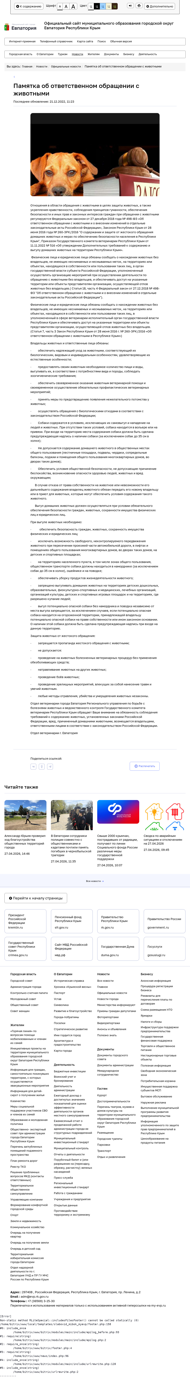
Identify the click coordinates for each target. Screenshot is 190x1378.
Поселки (59, 1023)
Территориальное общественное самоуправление (22, 1189)
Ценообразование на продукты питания (154, 1140)
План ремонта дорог (24, 1160)
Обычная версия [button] (121, 41)
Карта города (63, 1050)
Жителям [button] (94, 54)
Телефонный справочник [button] (56, 41)
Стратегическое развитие (71, 1029)
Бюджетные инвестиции (70, 1071)
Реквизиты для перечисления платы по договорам (156, 999)
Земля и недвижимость (25, 1221)
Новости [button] (77, 54)
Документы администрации (115, 1065)
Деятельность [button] (148, 54)
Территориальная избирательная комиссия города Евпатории (27, 1258)
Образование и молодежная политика (29, 1121)
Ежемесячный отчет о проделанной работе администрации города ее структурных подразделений (73, 1126)
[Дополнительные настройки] (139, 5)
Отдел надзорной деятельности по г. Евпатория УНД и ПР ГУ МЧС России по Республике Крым (29, 1273)
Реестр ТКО (18, 1166)
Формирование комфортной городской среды (29, 1207)
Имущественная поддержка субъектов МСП (159, 1088)
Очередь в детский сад (25, 1248)
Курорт (102, 1095)
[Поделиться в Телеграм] (50, 767)
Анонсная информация (156, 980)
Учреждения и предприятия (72, 1199)
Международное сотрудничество (108, 1072)
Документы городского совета (112, 1057)
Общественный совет (24, 1005)
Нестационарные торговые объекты (158, 1057)
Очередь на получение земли (29, 1242)
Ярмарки (146, 1015)
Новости (41, 66)
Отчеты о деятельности (69, 1154)
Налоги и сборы (151, 1021)
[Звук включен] (130, 5)
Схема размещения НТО (156, 1009)
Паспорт (59, 992)
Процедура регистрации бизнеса (157, 988)
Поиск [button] (102, 41)
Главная (27, 66)
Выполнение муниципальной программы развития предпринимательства (160, 1111)
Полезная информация (156, 1065)
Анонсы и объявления (111, 1029)
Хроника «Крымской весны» (72, 986)
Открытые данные (65, 1205)
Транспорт (104, 1150)
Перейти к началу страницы (37, 898)
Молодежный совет (23, 999)
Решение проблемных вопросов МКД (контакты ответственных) (27, 1176)
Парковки (103, 1144)
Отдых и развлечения (111, 1156)
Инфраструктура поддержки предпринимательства (160, 1029)
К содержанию (30, 6)
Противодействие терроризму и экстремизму (72, 1212)
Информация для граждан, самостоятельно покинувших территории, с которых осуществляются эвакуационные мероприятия (29, 1077)
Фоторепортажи (108, 1017)
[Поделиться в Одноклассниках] (42, 767)
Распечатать (147, 766)
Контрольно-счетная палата (29, 992)
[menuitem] (22, 41)
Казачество (18, 1101)
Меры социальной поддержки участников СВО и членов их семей (29, 1110)
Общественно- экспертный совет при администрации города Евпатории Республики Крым (28, 1135)
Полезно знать (107, 1035)
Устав (57, 999)
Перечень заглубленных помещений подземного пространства (26, 1150)
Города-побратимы (66, 1017)
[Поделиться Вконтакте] (33, 767)
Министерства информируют (116, 1005)
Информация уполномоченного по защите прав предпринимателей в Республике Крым (160, 1127)
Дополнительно (161, 6)
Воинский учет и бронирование (65, 1078)
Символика (61, 1005)
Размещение (105, 1132)
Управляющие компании (26, 1199)
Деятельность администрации (64, 1088)
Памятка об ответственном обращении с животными (123, 66)
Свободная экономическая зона (158, 1072)
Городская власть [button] (20, 54)
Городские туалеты (109, 1138)
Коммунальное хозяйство (27, 1227)
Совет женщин (20, 1011)
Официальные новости (66, 66)
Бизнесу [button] (128, 54)
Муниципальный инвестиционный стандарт (71, 1140)
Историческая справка (69, 980)
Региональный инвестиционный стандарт (71, 1185)
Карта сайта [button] (85, 41)
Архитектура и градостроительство (67, 1042)
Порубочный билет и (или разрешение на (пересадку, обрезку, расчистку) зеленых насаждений (73, 1165)
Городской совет (21, 980)
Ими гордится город (67, 1035)
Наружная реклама (153, 1102)
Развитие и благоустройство (73, 1011)
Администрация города (25, 986)
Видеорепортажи (108, 1023)
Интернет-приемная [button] (22, 41)
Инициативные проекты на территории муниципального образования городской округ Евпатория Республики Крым (29, 1056)
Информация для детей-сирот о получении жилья (27, 1093)
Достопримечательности (113, 1101)
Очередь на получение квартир (25, 1234)
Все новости (93, 881)
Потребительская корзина (158, 1081)
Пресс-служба (63, 1177)
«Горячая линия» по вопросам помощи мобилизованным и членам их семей (28, 1037)
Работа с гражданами (68, 1193)
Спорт (14, 1215)
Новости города (107, 999)
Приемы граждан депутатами (116, 1011)
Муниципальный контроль (71, 1148)
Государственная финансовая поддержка (156, 1038)
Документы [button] (111, 54)
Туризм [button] (62, 54)
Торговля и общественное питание (158, 1048)
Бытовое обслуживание (156, 1096)
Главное (102, 986)
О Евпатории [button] (45, 54)
